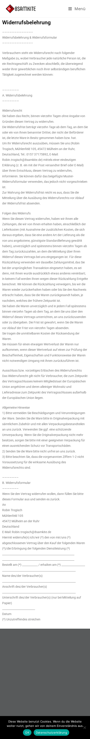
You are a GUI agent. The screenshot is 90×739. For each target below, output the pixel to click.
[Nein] (84, 727)
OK (27, 732)
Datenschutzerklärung (51, 732)
